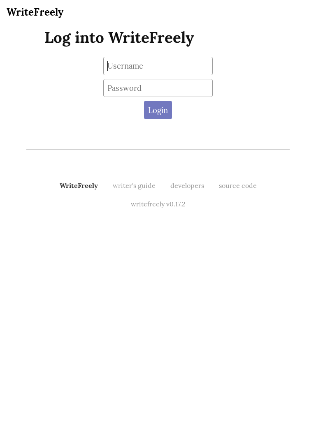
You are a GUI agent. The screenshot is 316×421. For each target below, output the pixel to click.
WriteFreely (35, 12)
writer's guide (134, 185)
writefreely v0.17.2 (158, 204)
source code (238, 185)
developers (187, 185)
